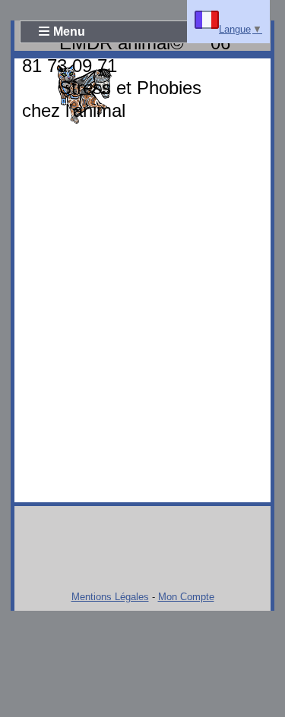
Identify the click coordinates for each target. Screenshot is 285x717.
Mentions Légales (110, 596)
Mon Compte (186, 596)
